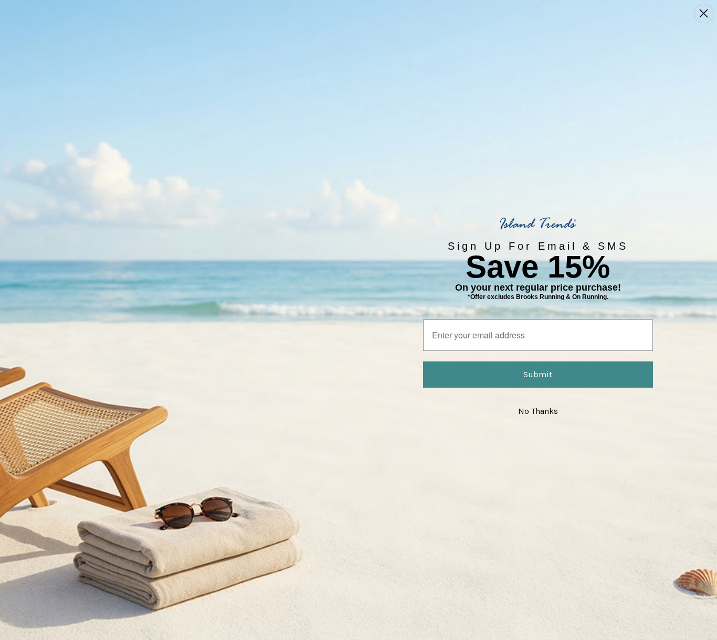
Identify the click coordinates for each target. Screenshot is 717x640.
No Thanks (538, 411)
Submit (537, 374)
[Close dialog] (703, 13)
